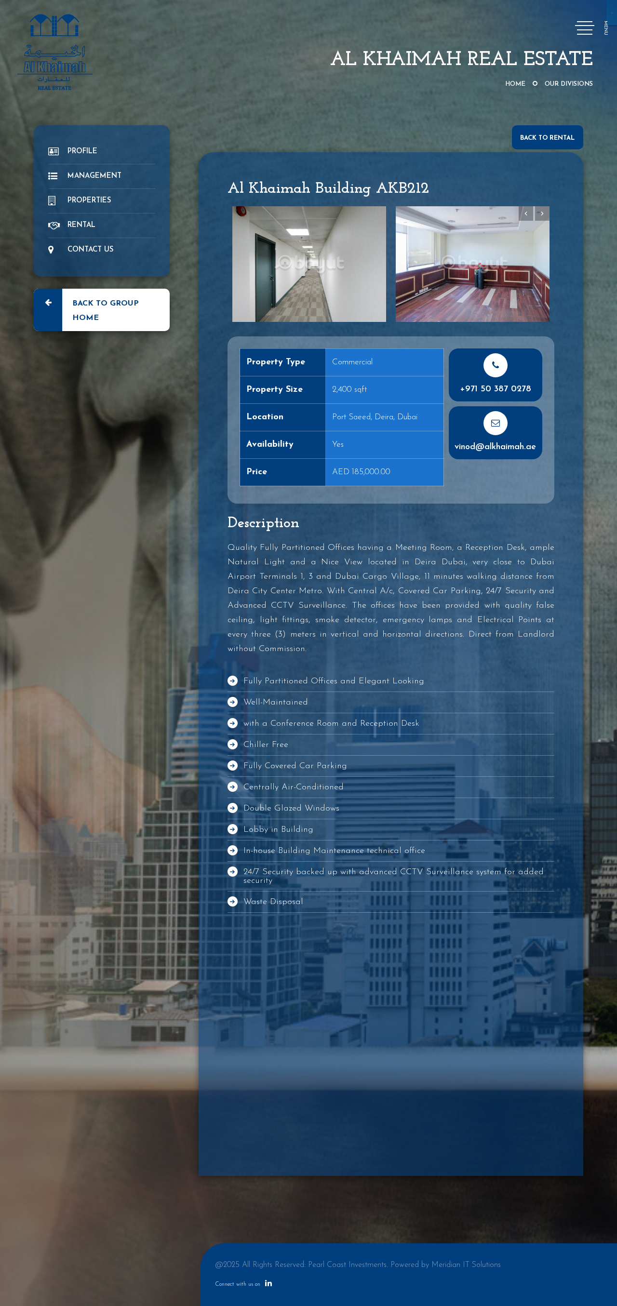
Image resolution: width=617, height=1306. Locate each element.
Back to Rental (547, 138)
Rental (81, 225)
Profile (82, 151)
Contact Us (90, 249)
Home (515, 84)
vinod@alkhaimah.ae (495, 447)
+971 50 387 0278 (495, 389)
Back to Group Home (105, 311)
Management (94, 176)
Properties (89, 200)
